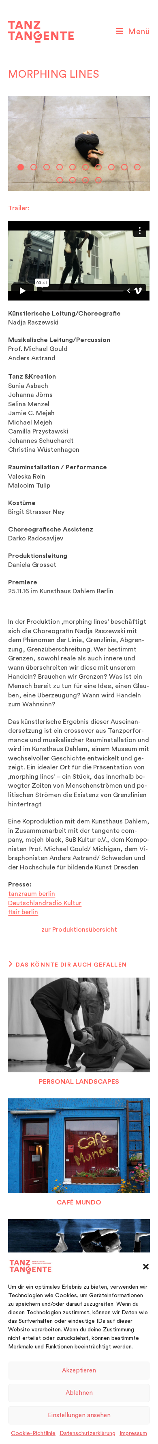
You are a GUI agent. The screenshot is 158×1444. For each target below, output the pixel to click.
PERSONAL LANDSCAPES (79, 1081)
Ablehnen (79, 1393)
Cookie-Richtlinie (33, 1433)
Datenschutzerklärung (87, 1433)
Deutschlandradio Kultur (44, 903)
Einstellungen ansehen (79, 1415)
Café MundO (79, 1202)
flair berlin (23, 912)
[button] (146, 1267)
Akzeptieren (79, 1371)
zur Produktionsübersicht (79, 929)
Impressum (133, 1433)
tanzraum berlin (31, 894)
